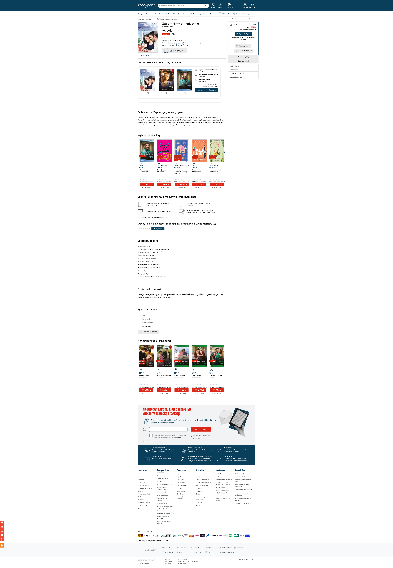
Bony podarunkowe (144, 502)
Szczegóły (236, 70)
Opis (234, 66)
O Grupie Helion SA (241, 474)
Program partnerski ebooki (224, 479)
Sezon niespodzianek (164, 375)
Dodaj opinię (158, 229)
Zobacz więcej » (148, 442)
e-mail (144, 429)
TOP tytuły (141, 482)
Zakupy (159, 481)
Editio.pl (209, 548)
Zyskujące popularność (145, 488)
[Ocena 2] (171, 43)
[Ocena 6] (179, 43)
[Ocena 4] (175, 43)
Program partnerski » (159, 448)
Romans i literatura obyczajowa (155, 277)
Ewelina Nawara (196, 171)
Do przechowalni (243, 61)
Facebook (2, 523)
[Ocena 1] (169, 43)
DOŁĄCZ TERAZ (201, 429)
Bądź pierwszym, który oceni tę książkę (193, 43)
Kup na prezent (244, 46)
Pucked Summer (197, 170)
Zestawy (140, 497)
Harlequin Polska (178, 40)
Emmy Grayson (196, 377)
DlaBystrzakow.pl (227, 548)
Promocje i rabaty (143, 485)
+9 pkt (176, 34)
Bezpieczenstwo (162, 478)
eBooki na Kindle (162, 503)
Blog (139, 508)
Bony (238, 14)
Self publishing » (229, 456)
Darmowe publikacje (144, 494)
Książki (164, 14)
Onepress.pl (182, 548)
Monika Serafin (214, 171)
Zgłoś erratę (142, 271)
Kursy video (172, 14)
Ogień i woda (196, 375)
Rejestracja (180, 477)
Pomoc (163, 217)
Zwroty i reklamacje (202, 485)
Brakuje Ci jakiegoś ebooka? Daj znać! (200, 456)
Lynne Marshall (172, 38)
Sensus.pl (196, 548)
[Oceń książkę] (174, 43)
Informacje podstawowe (165, 476)
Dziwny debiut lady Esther (208, 75)
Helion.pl (167, 548)
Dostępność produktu (237, 73)
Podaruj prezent (249, 14)
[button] (224, 152)
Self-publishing (220, 487)
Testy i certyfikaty (143, 505)
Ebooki (148, 14)
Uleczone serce (204, 79)
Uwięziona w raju (180, 375)
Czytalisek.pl (197, 552)
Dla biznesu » (156, 456)
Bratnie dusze (144, 375)
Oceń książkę (181, 491)
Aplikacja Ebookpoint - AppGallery (164, 517)
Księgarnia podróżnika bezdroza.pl (242, 494)
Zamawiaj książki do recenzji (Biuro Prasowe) (223, 483)
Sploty (209, 552)
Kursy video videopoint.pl (243, 503)
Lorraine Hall (213, 377)
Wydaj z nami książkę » (195, 448)
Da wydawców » (229, 448)
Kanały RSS (2, 545)
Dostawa (199, 488)
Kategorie (141, 14)
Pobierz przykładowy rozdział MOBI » (149, 268)
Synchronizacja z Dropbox (165, 506)
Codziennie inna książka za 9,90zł (242, 19)
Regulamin (199, 477)
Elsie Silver (178, 173)
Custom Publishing (222, 496)
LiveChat (199, 502)
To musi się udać (215, 170)
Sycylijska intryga (216, 375)
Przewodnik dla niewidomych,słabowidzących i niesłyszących (162, 490)
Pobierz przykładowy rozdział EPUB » (149, 264)
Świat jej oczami (162, 170)
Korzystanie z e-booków (165, 484)
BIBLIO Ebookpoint (222, 493)
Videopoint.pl (168, 552)
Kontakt (198, 474)
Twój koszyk (180, 479)
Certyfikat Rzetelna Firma (243, 477)
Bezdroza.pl (239, 548)
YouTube (2, 535)
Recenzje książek (201, 497)
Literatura (141, 277)
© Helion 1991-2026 (143, 563)
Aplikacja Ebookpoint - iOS (165, 513)
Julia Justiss (142, 377)
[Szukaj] (206, 6)
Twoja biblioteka (182, 485)
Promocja (166, 34)
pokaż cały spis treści (149, 332)
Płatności (199, 491)
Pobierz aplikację (227, 14)
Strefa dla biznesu (221, 474)
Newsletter (180, 494)
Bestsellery (197, 14)
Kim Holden (160, 171)
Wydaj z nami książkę (222, 490)
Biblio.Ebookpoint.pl (228, 552)
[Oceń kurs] (144, 229)
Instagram (2, 531)
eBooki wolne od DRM (164, 495)
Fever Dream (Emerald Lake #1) (181, 171)
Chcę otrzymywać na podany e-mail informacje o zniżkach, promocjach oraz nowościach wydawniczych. (170, 436)
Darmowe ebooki (208, 14)
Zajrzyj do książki (143, 55)
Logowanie (180, 474)
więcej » (180, 437)
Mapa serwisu (200, 500)
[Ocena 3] (173, 43)
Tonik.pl (250, 559)
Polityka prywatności (202, 479)
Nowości (189, 14)
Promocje (181, 14)
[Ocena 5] (177, 43)
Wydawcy (141, 500)
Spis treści (236, 77)
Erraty (198, 494)
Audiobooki (156, 14)
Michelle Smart (178, 377)
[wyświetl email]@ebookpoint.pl (189, 561)
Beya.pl (181, 552)
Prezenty (179, 488)
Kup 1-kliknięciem (244, 50)
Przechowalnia (181, 482)
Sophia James (202, 76)
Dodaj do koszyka (243, 34)
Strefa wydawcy (221, 477)
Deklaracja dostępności (203, 482)
